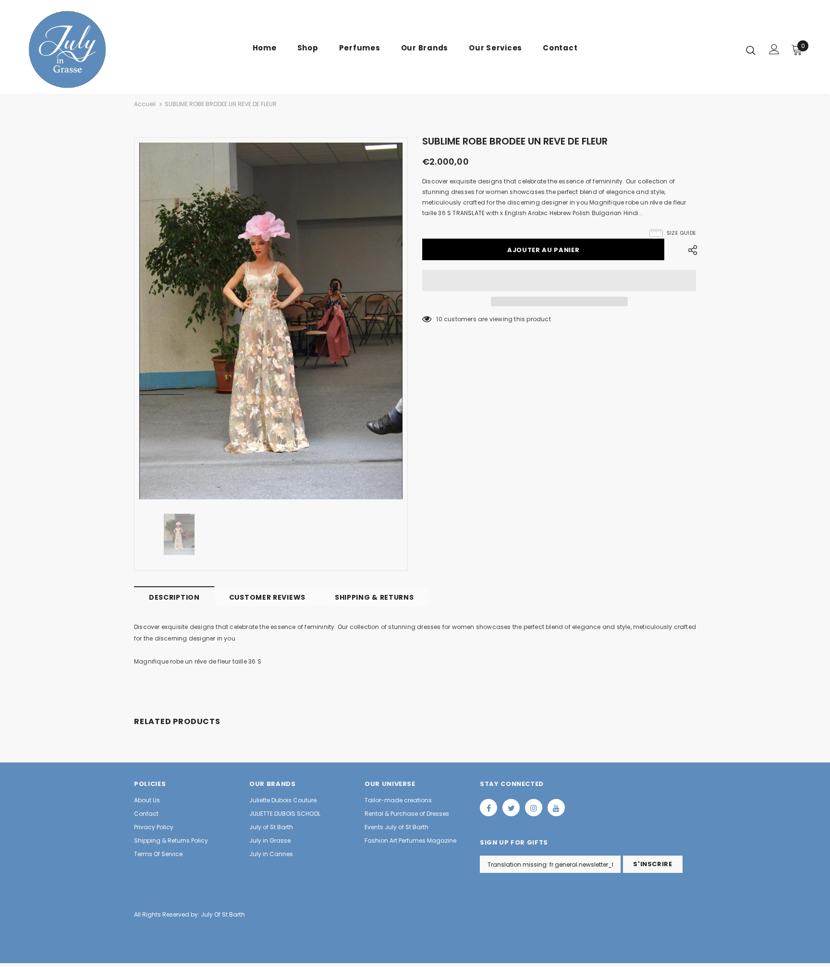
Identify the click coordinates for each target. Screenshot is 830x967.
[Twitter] (511, 807)
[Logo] (82, 49)
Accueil (145, 104)
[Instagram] (533, 807)
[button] (559, 280)
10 (439, 319)
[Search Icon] (751, 50)
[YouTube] (556, 807)
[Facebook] (488, 807)
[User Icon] (774, 49)
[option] (271, 321)
